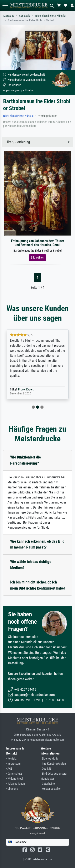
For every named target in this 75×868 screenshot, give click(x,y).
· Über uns (12, 789)
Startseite (8, 16)
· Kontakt (11, 758)
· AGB (9, 768)
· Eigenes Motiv (49, 758)
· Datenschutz (14, 773)
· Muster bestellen (51, 789)
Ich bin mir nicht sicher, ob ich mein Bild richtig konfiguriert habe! (37, 585)
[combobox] (37, 842)
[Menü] (5, 5)
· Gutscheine (48, 784)
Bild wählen (37, 257)
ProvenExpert (26, 389)
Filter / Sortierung (17, 142)
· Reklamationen (15, 784)
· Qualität (46, 768)
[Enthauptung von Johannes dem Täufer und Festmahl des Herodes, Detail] (37, 193)
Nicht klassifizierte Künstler (50, 16)
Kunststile (24, 16)
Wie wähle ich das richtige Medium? (30, 564)
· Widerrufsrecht (15, 778)
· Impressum (13, 763)
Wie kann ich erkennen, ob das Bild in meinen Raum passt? (37, 544)
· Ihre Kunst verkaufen (53, 763)
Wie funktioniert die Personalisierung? (25, 460)
